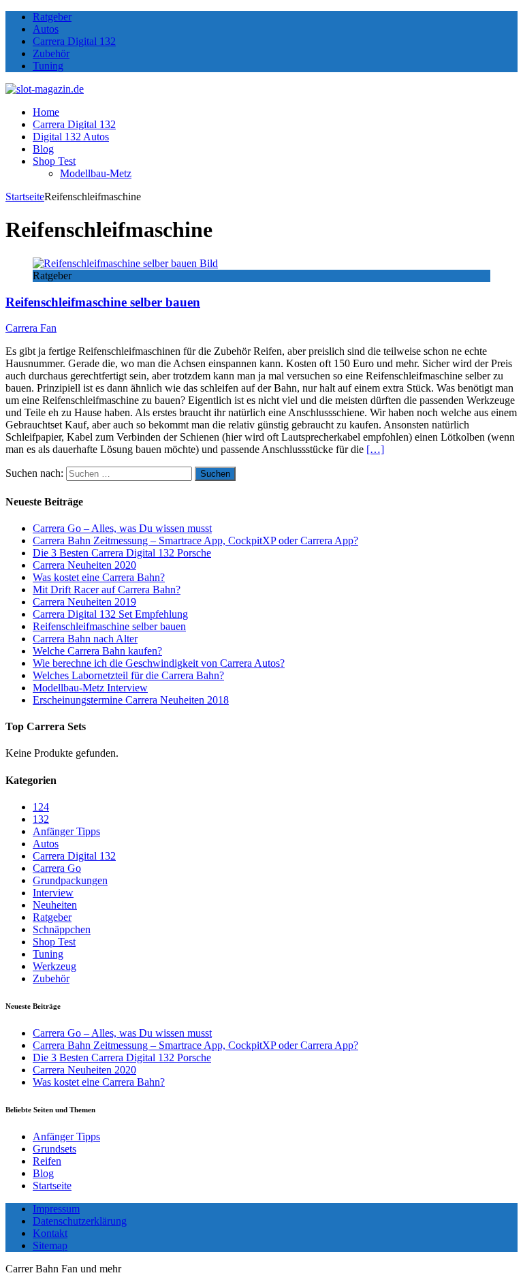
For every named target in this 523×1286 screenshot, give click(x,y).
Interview (53, 892)
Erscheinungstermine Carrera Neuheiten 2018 (131, 700)
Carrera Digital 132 (74, 41)
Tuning (48, 66)
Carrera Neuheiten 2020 (84, 565)
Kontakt (50, 1233)
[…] (375, 449)
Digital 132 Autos (71, 136)
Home (46, 112)
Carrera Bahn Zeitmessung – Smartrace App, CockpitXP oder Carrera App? (195, 540)
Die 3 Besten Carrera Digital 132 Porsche (122, 553)
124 (41, 807)
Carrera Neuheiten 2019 (84, 602)
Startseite (52, 1185)
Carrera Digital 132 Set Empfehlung (110, 614)
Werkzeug (54, 966)
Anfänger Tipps (66, 831)
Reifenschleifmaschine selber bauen (102, 302)
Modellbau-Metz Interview (90, 687)
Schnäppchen (62, 929)
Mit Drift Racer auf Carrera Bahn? (106, 589)
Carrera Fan (31, 328)
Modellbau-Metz (95, 173)
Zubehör (51, 53)
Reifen (47, 1161)
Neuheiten (55, 905)
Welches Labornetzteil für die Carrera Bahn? (128, 675)
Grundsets (54, 1149)
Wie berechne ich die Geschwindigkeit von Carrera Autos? (159, 663)
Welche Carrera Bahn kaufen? (97, 651)
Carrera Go (57, 868)
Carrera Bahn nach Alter (85, 638)
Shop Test (54, 161)
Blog (43, 149)
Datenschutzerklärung (80, 1221)
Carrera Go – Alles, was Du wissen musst (122, 528)
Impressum (56, 1208)
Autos (46, 29)
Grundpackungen (70, 880)
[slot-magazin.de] (44, 89)
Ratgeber (52, 16)
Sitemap (50, 1245)
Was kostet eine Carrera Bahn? (99, 577)
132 (41, 819)
